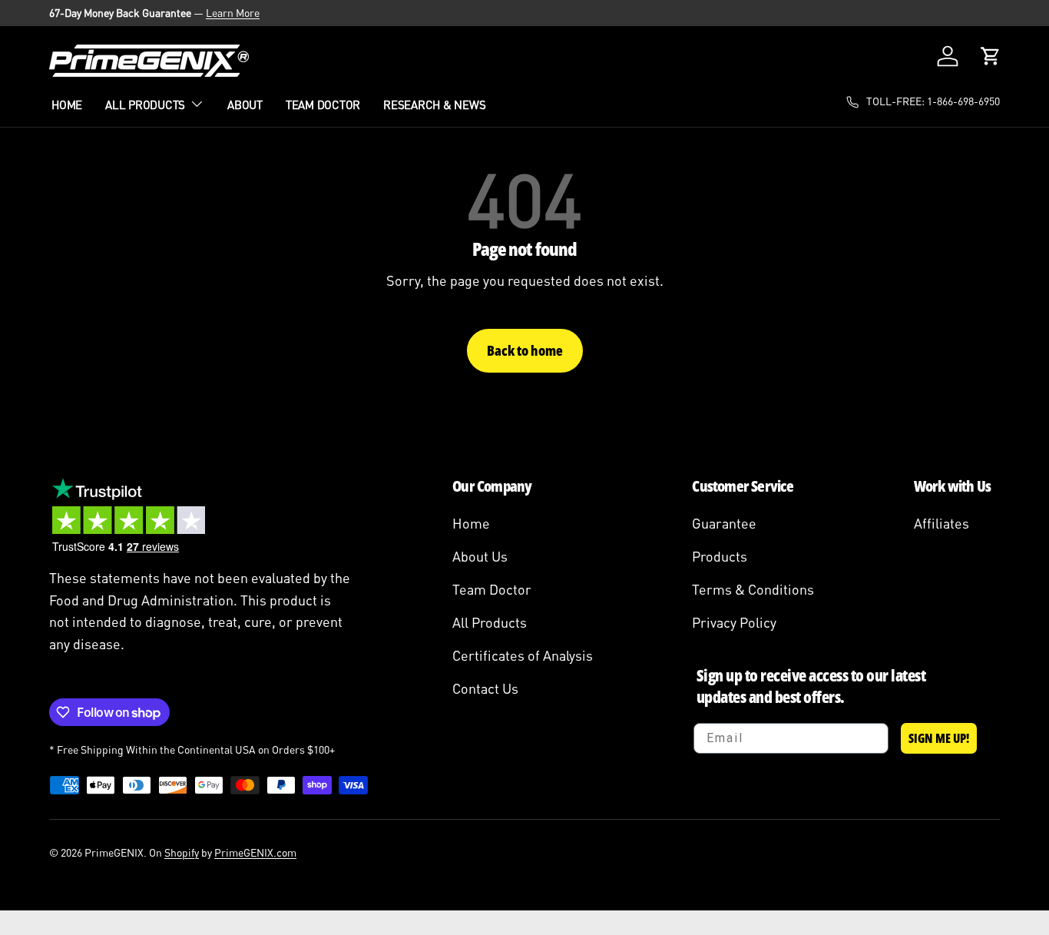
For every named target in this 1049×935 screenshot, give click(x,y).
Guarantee (724, 523)
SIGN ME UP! (938, 738)
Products (719, 556)
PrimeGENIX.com (255, 852)
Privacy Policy (734, 622)
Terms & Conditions (753, 589)
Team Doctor (323, 104)
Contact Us (485, 688)
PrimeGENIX (114, 852)
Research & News (434, 104)
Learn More (233, 12)
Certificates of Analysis (522, 655)
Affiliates (941, 523)
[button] (991, 56)
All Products (145, 104)
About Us (480, 556)
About (245, 104)
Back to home (525, 350)
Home (66, 104)
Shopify (181, 852)
